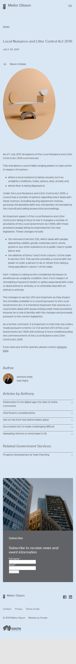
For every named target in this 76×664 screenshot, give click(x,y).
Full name (14, 558)
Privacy (19, 609)
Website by (34, 617)
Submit (14, 571)
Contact (7, 609)
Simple (43, 617)
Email (12, 564)
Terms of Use (32, 609)
